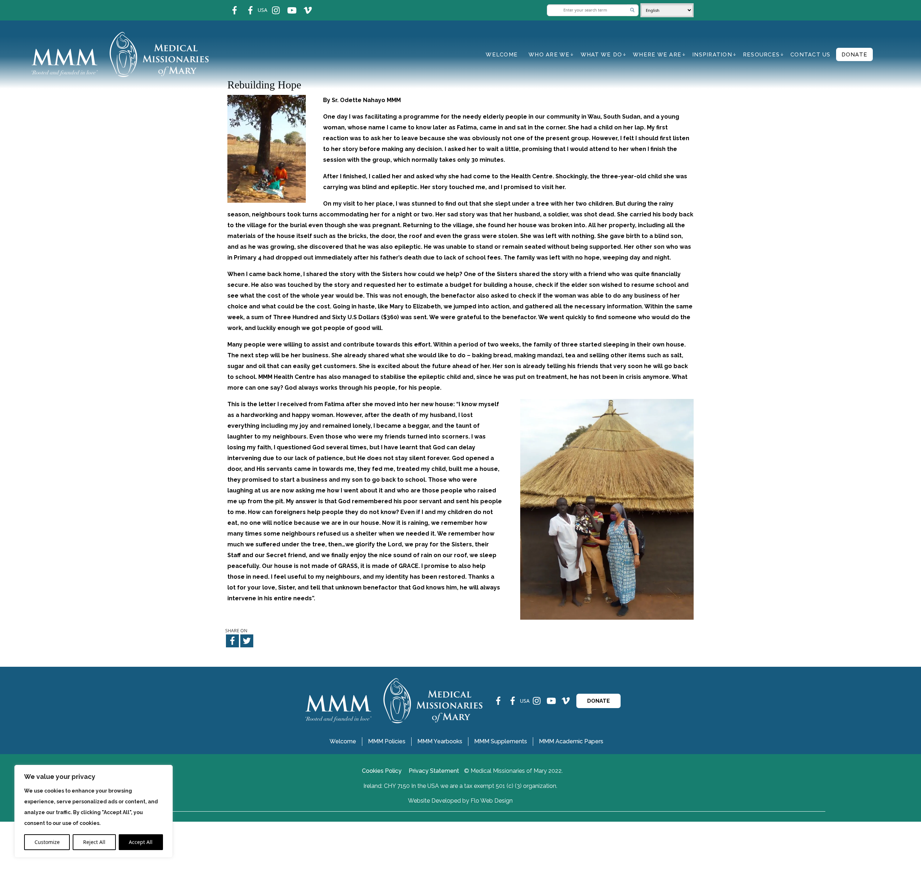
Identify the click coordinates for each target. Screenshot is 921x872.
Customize (47, 842)
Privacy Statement (434, 770)
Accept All (141, 842)
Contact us (810, 54)
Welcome (502, 54)
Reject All (94, 842)
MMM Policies (386, 741)
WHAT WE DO (601, 54)
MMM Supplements (500, 741)
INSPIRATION (712, 54)
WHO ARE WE (549, 54)
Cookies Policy (381, 770)
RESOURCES (761, 54)
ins (271, 5)
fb (229, 5)
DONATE (598, 701)
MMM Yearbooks (439, 741)
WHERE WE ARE (657, 54)
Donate (854, 54)
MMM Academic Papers (571, 741)
